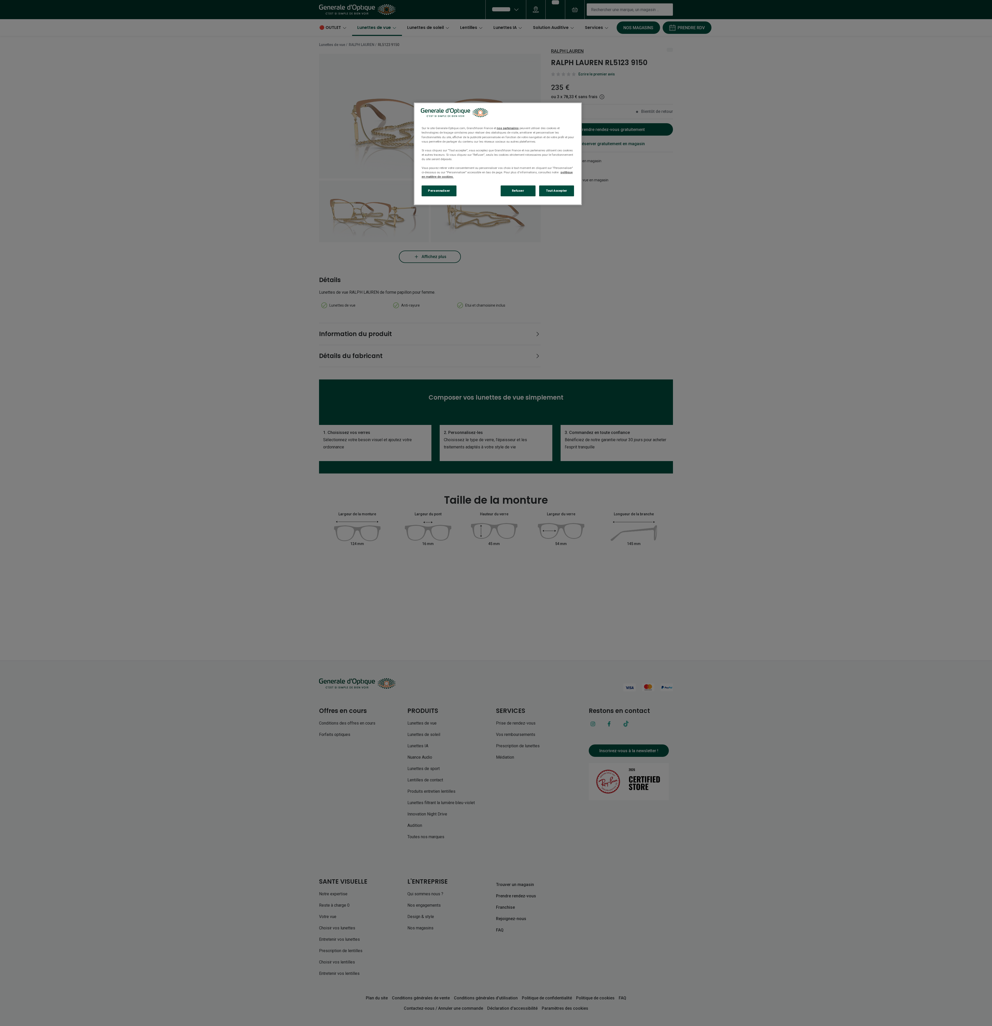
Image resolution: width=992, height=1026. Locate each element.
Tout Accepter (556, 190)
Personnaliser (439, 190)
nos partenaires (508, 128)
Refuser (518, 190)
